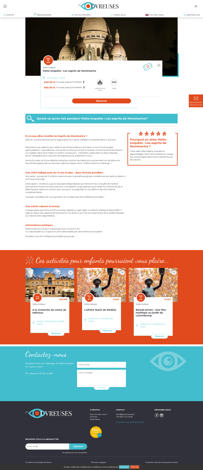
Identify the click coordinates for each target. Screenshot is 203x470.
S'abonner (78, 446)
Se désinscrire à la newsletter (74, 453)
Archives (93, 417)
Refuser (135, 467)
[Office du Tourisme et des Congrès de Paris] (96, 432)
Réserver (56, 333)
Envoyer (101, 387)
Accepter (124, 467)
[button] (101, 100)
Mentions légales (98, 462)
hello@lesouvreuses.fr (125, 414)
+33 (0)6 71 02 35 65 (124, 417)
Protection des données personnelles (161, 462)
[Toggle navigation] (5, 6)
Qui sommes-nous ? (98, 414)
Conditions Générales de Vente (38, 462)
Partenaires (95, 419)
